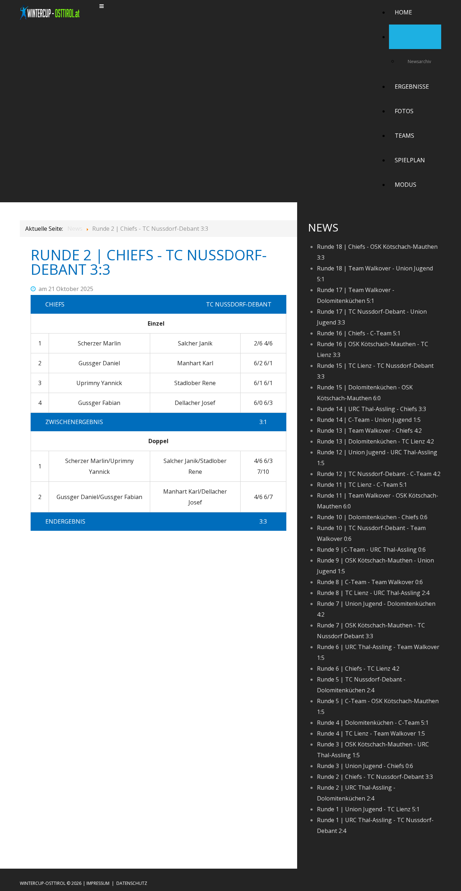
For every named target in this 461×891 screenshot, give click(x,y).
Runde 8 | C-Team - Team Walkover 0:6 (370, 582)
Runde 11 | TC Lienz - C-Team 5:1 (362, 485)
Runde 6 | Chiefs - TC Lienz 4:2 (358, 668)
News (403, 37)
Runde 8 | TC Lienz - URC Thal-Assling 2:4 (373, 593)
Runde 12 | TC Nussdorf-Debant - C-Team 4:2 (378, 474)
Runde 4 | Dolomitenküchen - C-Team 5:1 (373, 723)
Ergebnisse (412, 87)
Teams (404, 136)
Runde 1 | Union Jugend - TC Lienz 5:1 (368, 809)
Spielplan (410, 160)
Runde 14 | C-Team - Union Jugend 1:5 (369, 420)
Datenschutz (131, 883)
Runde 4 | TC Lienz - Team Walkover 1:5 (371, 733)
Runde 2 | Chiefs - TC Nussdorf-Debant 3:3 (375, 777)
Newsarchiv (419, 61)
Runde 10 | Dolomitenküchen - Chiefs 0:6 (372, 517)
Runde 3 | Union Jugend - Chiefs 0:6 (365, 766)
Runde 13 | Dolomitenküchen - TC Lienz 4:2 (375, 441)
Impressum (97, 883)
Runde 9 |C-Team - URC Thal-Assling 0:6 (371, 549)
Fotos (404, 111)
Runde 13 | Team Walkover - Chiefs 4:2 (369, 431)
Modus (405, 185)
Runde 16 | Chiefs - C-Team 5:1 (358, 333)
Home (403, 12)
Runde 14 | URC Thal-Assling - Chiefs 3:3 (371, 409)
